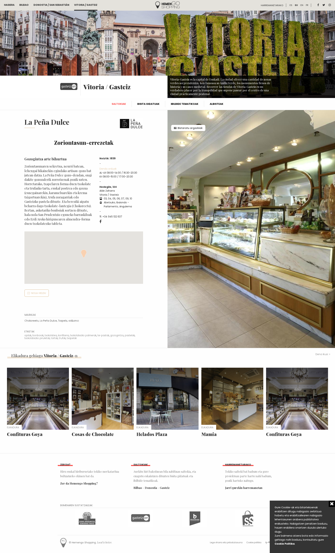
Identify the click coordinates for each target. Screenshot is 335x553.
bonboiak (37, 335)
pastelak (130, 335)
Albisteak (216, 104)
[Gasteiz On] (140, 518)
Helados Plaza (151, 434)
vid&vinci (73, 320)
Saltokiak (119, 104)
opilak (27, 335)
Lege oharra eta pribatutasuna (226, 542)
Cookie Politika (285, 543)
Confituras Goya (25, 434)
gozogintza (117, 335)
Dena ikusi (321, 354)
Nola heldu (38, 293)
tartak (54, 338)
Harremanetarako (272, 5)
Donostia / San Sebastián (51, 5)
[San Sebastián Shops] (247, 518)
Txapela (62, 320)
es (291, 5)
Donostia (151, 488)
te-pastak (103, 335)
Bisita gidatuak (148, 104)
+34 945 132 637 (112, 216)
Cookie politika (253, 542)
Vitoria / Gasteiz (85, 5)
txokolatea (51, 335)
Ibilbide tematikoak (184, 104)
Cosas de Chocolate (93, 434)
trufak (62, 338)
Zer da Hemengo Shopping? (79, 483)
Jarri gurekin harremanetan (243, 488)
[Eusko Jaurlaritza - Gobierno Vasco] (87, 518)
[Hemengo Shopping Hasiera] (167, 5)
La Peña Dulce (48, 320)
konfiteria (63, 335)
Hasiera (9, 5)
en (301, 5)
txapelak (72, 338)
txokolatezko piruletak (37, 338)
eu (296, 5)
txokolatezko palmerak (83, 335)
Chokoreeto (31, 320)
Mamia (209, 434)
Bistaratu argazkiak (190, 128)
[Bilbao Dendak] (194, 518)
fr (307, 5)
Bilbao (24, 5)
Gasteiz (165, 488)
